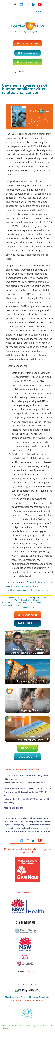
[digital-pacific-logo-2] (27, 989)
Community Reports (25, 602)
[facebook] (15, 4)
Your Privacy (21, 997)
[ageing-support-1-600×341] (27, 688)
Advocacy (28, 600)
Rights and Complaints (39, 997)
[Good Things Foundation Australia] (25, 929)
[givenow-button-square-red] (27, 857)
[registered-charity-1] (27, 1009)
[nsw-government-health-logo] (27, 899)
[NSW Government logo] (25, 937)
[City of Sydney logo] (25, 922)
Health (36, 600)
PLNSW (13, 597)
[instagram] (27, 4)
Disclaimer (9, 997)
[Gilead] (25, 961)
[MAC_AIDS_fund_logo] (25, 969)
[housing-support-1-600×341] (27, 659)
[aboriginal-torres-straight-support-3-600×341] (27, 630)
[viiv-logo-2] (25, 954)
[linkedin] (33, 4)
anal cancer (11, 602)
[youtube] (40, 4)
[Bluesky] (21, 4)
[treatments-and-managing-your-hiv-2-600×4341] (27, 717)
